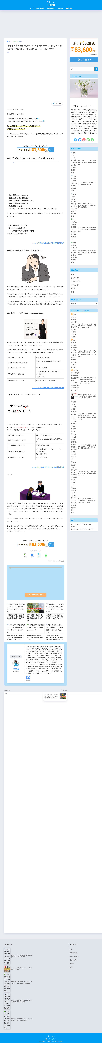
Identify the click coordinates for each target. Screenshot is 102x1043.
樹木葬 (73, 288)
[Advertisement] (51, 24)
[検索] (96, 69)
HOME (52, 1036)
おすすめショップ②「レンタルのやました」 (83, 529)
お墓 (72, 274)
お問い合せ (60, 8)
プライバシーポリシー (51, 1039)
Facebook (28, 680)
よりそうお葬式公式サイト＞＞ (35, 595)
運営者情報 (69, 8)
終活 (72, 292)
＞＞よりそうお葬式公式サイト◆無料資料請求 (48, 243)
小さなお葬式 (40, 8)
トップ (32, 8)
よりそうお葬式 (76, 281)
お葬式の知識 (50, 8)
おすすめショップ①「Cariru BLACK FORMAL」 (81, 525)
